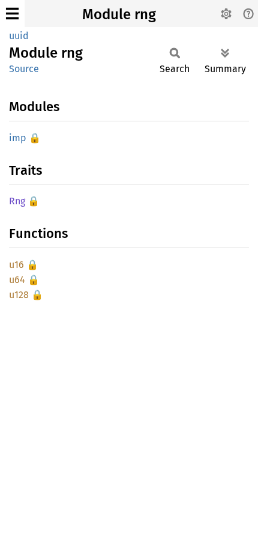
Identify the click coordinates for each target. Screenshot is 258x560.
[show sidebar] (12, 13)
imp (17, 138)
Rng (17, 201)
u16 (16, 264)
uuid (19, 35)
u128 (19, 294)
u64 (17, 279)
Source (24, 69)
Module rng (119, 14)
